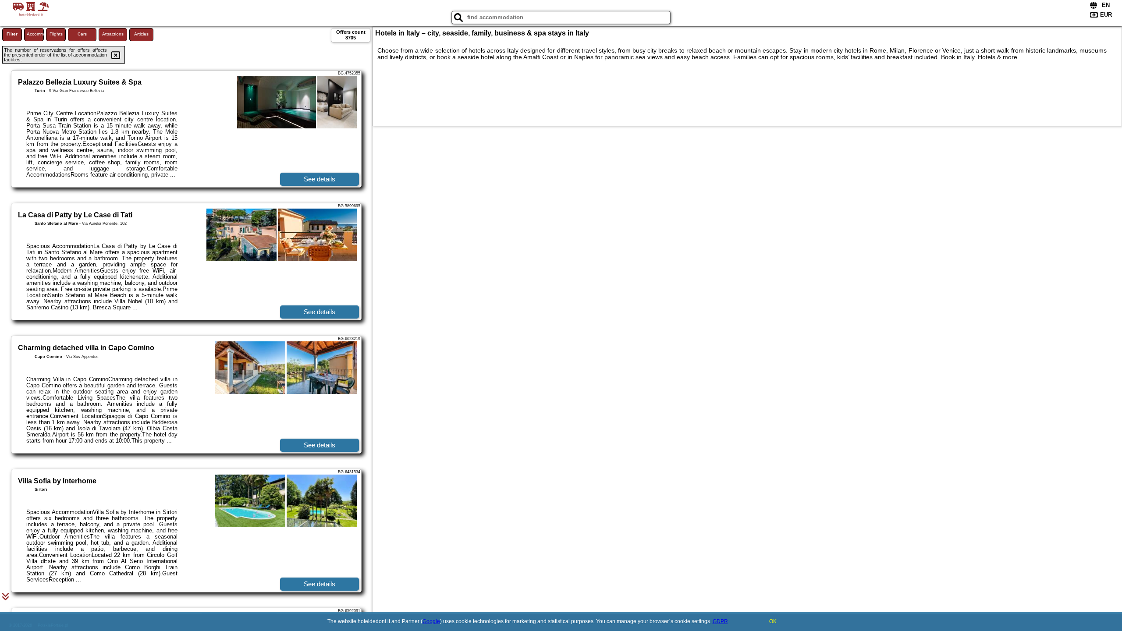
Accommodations (35, 34)
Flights (56, 34)
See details (319, 179)
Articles (141, 34)
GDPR (720, 621)
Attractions (113, 34)
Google (431, 621)
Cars (82, 34)
